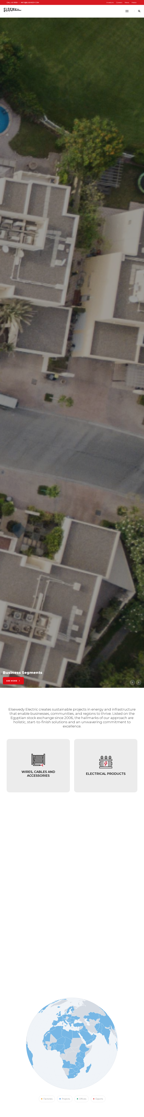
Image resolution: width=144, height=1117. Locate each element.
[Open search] (139, 11)
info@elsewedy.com (30, 3)
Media (134, 2)
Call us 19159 (12, 3)
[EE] (12, 11)
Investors (110, 2)
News (127, 2)
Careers (119, 2)
